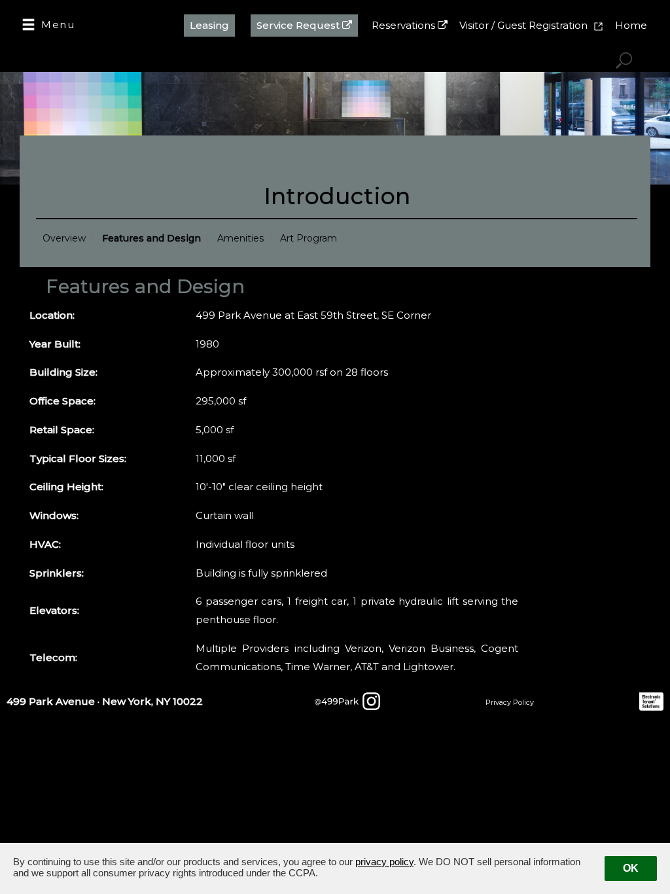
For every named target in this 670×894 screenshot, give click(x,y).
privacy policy (384, 861)
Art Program (308, 238)
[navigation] (48, 26)
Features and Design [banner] (145, 286)
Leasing (209, 25)
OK (631, 868)
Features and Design (151, 238)
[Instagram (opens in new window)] (347, 697)
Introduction (337, 194)
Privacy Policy (509, 702)
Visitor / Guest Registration (524, 25)
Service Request (299, 25)
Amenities (240, 238)
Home (631, 25)
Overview (64, 238)
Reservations (405, 25)
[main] (335, 496)
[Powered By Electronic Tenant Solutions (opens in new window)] (654, 697)
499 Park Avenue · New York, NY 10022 (105, 701)
